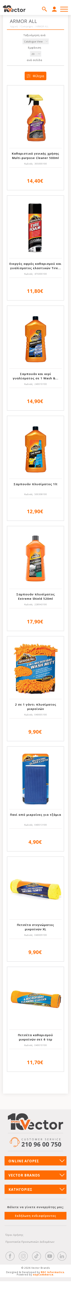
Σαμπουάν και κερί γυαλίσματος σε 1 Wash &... (35, 376)
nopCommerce (43, 1274)
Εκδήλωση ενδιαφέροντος (35, 1216)
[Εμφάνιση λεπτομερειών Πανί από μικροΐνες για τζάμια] (35, 779)
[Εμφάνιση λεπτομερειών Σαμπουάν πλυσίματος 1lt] (35, 448)
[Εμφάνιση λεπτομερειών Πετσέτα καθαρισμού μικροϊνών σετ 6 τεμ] (35, 999)
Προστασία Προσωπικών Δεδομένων (30, 1241)
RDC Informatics (52, 1272)
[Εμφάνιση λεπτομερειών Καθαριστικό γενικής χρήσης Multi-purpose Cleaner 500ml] (35, 117)
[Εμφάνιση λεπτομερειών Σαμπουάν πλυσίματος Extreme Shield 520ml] (35, 558)
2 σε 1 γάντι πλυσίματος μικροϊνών (35, 706)
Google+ (61, 1256)
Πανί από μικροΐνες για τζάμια (35, 815)
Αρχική (14, 26)
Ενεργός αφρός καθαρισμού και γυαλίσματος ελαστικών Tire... (35, 266)
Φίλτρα (38, 76)
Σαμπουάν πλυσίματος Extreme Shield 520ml (35, 596)
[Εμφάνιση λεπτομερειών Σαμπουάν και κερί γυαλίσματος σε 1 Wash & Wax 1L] (35, 338)
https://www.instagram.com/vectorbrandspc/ (23, 1256)
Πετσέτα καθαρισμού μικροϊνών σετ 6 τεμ (35, 1037)
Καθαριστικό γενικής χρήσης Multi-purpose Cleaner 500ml (35, 155)
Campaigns (27, 26)
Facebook (10, 1256)
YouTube (49, 1256)
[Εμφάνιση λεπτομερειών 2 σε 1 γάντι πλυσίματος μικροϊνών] (35, 668)
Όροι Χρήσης (14, 1235)
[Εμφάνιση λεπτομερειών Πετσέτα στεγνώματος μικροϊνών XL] (35, 889)
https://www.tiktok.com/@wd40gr (36, 1256)
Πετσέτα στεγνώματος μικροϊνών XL (35, 927)
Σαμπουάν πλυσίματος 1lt (36, 484)
